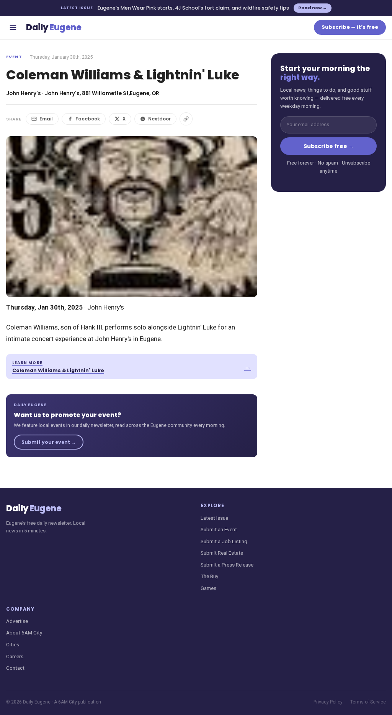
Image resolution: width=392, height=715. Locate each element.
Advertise (17, 621)
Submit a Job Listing (224, 541)
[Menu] (13, 28)
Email (46, 118)
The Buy (209, 576)
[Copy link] (186, 118)
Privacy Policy (328, 702)
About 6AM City (24, 632)
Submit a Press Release (227, 565)
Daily (53, 27)
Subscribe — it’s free (350, 27)
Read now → (312, 8)
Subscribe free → (329, 146)
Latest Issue (214, 518)
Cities (12, 644)
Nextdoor (159, 118)
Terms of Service (368, 702)
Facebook (87, 118)
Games (208, 588)
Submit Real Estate (222, 553)
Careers (14, 656)
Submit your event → (48, 442)
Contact (15, 668)
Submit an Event (219, 529)
